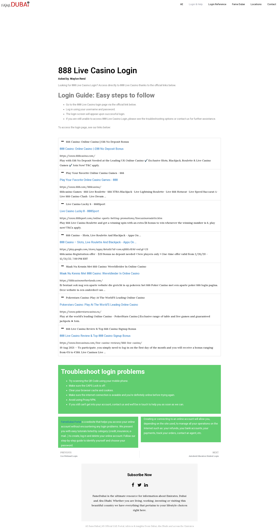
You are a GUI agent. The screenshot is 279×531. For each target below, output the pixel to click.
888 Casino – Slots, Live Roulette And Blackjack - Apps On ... (98, 242)
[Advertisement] (87, 30)
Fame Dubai (238, 4)
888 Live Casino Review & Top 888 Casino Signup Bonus (95, 336)
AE (181, 4)
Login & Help (196, 4)
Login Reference (217, 4)
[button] (139, 142)
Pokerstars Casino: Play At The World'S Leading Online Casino (99, 305)
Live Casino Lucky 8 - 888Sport (79, 211)
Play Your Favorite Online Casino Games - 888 (89, 180)
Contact (271, 4)
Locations (256, 4)
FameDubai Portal (71, 421)
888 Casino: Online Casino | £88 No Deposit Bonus (92, 149)
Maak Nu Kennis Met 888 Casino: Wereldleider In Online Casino (100, 273)
